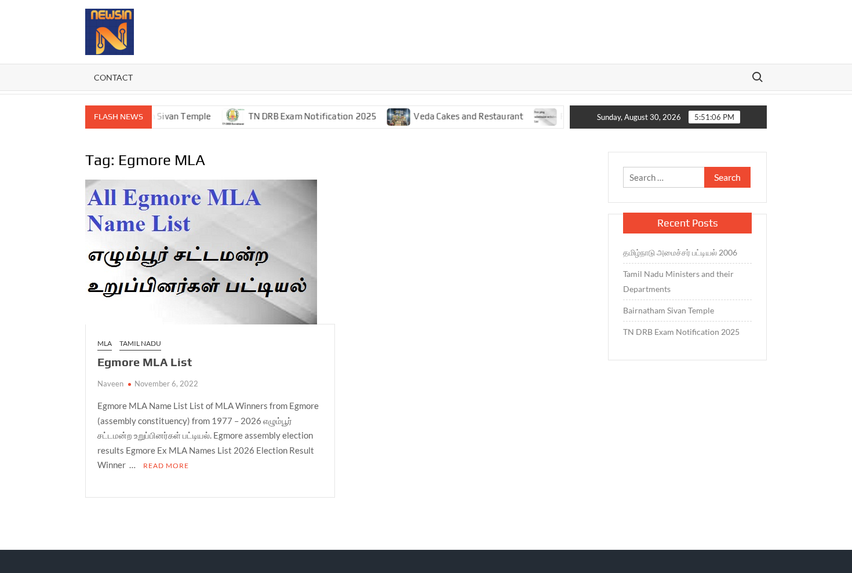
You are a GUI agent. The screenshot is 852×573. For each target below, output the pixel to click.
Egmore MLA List (144, 361)
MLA (104, 343)
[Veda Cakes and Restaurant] (388, 116)
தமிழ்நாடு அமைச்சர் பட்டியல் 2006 (681, 252)
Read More (166, 465)
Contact (113, 77)
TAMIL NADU (140, 343)
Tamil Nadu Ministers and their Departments (678, 281)
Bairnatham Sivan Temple (668, 310)
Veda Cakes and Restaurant (457, 116)
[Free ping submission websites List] (535, 116)
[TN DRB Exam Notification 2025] (223, 116)
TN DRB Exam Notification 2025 (302, 116)
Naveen (110, 383)
